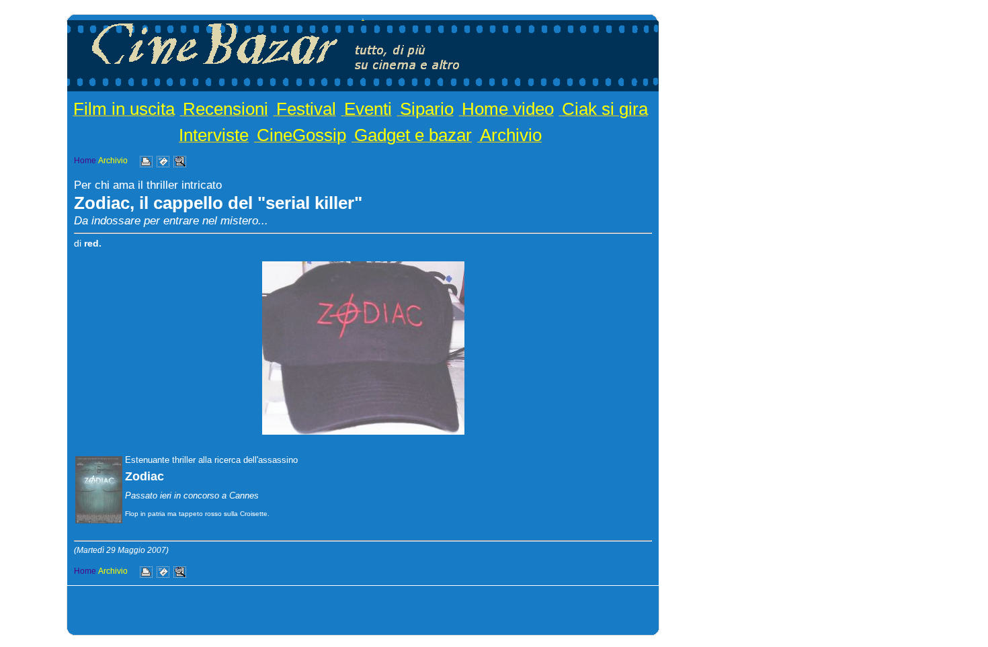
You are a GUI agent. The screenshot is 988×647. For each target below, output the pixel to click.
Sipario (427, 109)
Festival (306, 109)
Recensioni (225, 109)
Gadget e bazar (413, 135)
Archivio (511, 135)
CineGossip (301, 135)
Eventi (368, 109)
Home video (508, 109)
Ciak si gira (605, 109)
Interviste (214, 135)
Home (85, 160)
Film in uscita (124, 109)
